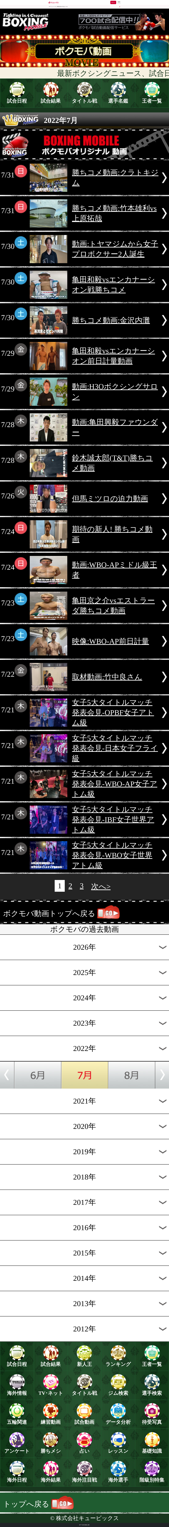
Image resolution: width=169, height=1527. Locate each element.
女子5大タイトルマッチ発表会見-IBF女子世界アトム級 (113, 819)
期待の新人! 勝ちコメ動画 (112, 534)
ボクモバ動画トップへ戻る (49, 913)
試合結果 (51, 101)
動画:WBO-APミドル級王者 (114, 570)
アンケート (17, 1451)
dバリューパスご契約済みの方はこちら (58, 6)
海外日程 (17, 1480)
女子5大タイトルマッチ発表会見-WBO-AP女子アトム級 (114, 784)
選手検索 (152, 1393)
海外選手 (118, 1480)
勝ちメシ (51, 1451)
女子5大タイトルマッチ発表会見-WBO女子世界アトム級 (112, 855)
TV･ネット (50, 1393)
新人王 (84, 1364)
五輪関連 (17, 1422)
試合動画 (84, 1422)
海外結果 (51, 1480)
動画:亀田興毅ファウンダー (115, 427)
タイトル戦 (84, 101)
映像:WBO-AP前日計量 (110, 641)
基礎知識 (152, 1451)
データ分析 (118, 1422)
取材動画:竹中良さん (107, 677)
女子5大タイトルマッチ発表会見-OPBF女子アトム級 (113, 712)
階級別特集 (152, 1480)
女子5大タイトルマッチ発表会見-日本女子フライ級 (115, 748)
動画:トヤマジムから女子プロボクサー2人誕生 (115, 249)
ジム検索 (118, 1393)
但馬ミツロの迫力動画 (110, 499)
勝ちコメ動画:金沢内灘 (111, 320)
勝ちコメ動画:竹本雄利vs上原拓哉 (114, 213)
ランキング (118, 1364)
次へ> (101, 886)
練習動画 (51, 1422)
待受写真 (152, 1422)
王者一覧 (152, 101)
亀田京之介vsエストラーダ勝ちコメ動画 (113, 605)
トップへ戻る (27, 1504)
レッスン (118, 1451)
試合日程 (17, 101)
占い (85, 1451)
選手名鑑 (118, 101)
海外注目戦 (84, 1480)
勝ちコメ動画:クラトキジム (115, 177)
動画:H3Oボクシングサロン (115, 391)
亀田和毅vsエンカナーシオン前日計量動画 (113, 356)
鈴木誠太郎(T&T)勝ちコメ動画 (112, 463)
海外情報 (17, 1393)
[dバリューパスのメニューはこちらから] (118, 2)
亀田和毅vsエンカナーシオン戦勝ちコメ (113, 284)
